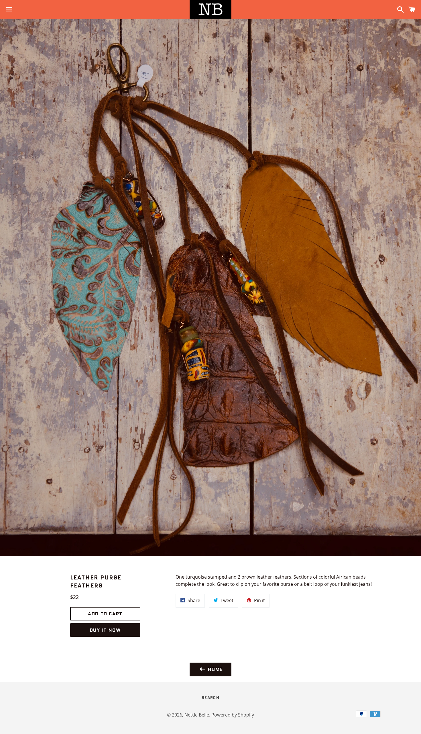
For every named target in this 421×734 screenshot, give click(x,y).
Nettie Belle (196, 715)
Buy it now (105, 630)
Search (210, 697)
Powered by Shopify (232, 715)
